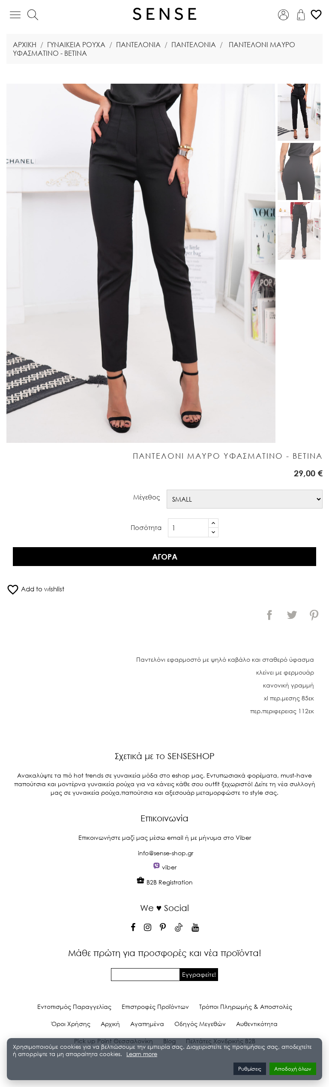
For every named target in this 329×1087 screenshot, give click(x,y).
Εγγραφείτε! (199, 974)
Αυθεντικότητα (257, 1024)
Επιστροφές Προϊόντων (155, 1006)
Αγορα (164, 556)
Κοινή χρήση (269, 615)
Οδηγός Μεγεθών (200, 1024)
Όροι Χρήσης (70, 1024)
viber (169, 867)
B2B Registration (169, 882)
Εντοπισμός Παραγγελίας (74, 1006)
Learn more (141, 1054)
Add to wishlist (35, 588)
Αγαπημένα (147, 1024)
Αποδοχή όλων (292, 1068)
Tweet (291, 615)
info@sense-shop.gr (165, 853)
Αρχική (110, 1024)
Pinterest (314, 615)
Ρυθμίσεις (249, 1068)
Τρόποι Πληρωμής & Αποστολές (245, 1006)
